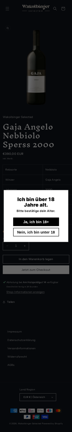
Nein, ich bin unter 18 (36, 232)
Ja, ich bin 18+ (36, 222)
